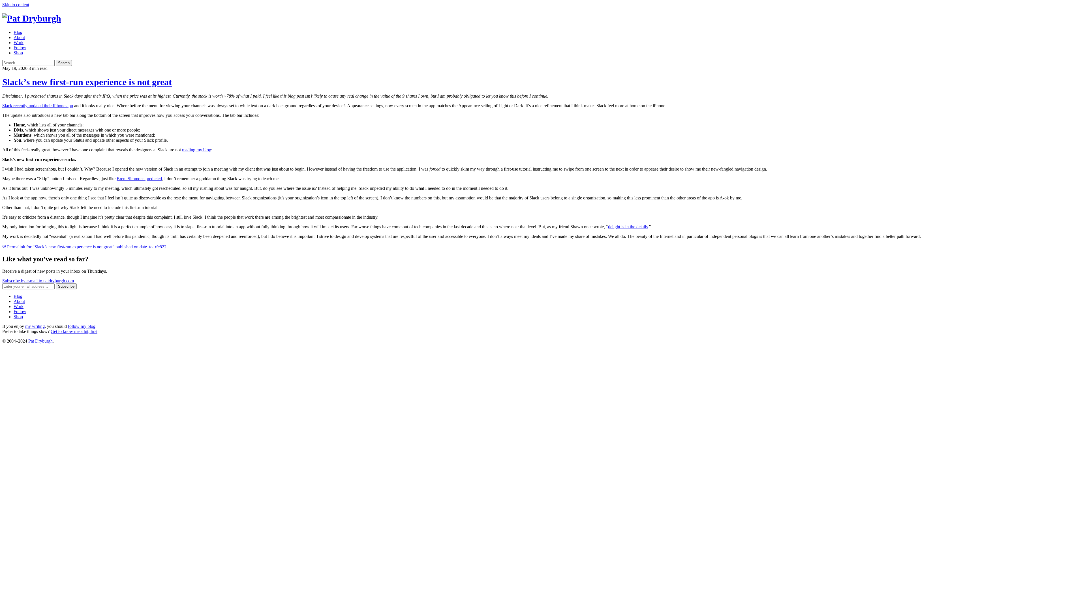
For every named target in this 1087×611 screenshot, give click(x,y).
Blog (18, 32)
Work (18, 42)
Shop (18, 52)
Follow (20, 47)
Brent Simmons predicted (139, 178)
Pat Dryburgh (40, 341)
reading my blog (196, 149)
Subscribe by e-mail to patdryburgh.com (38, 280)
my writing (35, 326)
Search (64, 63)
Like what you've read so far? (45, 259)
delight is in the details (628, 226)
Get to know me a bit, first (74, 331)
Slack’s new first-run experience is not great (87, 82)
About (19, 37)
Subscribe (66, 286)
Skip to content (15, 4)
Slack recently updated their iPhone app (37, 105)
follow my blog (81, 326)
